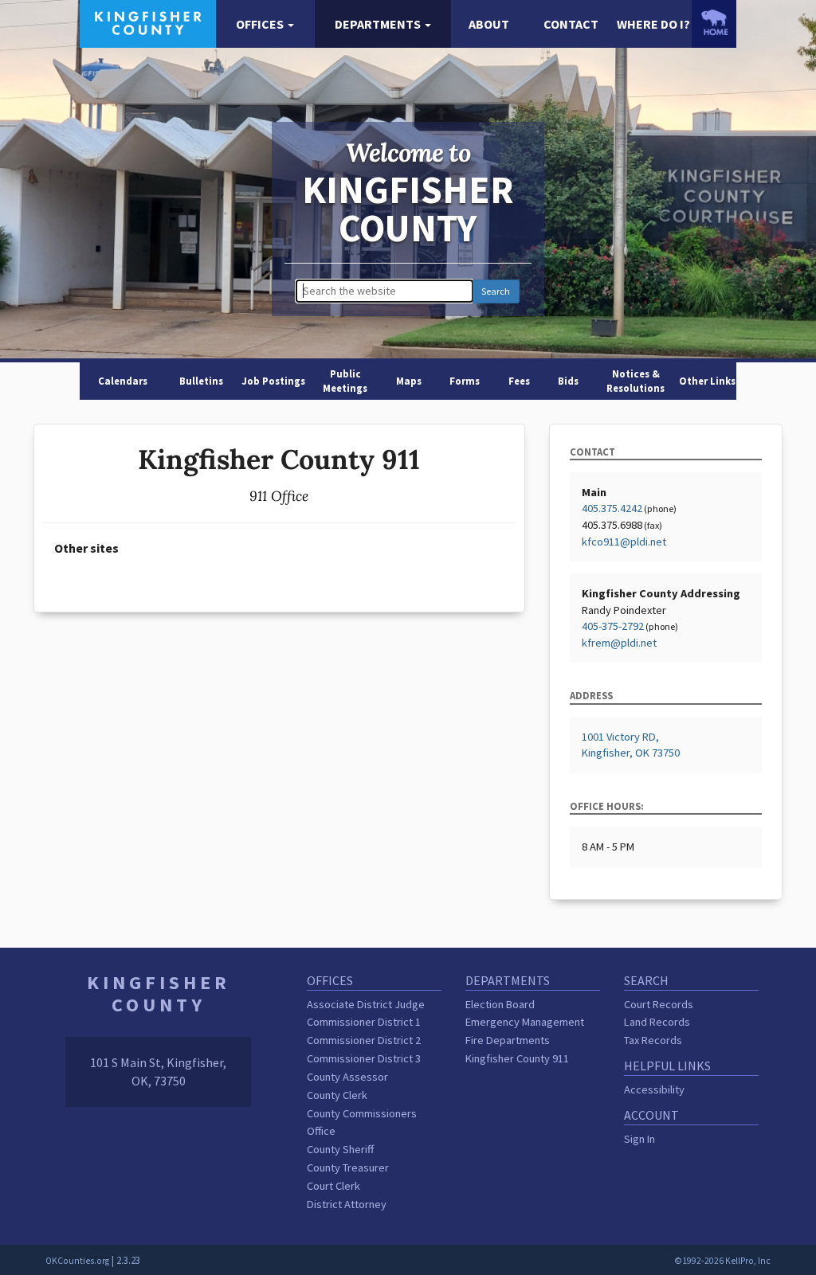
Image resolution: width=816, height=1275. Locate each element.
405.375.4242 (612, 508)
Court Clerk (333, 1186)
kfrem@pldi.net (619, 643)
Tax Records (653, 1040)
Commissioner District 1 (364, 1022)
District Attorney (346, 1204)
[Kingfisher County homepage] (148, 22)
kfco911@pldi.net (624, 541)
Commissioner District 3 (364, 1058)
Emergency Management (524, 1022)
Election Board (500, 1004)
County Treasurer (348, 1167)
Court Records (658, 1004)
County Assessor (347, 1077)
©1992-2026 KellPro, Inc (722, 1260)
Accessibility (654, 1089)
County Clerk (337, 1095)
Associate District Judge (366, 1004)
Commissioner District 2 (364, 1040)
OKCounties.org (77, 1260)
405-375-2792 (613, 626)
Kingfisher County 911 (517, 1058)
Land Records (657, 1022)
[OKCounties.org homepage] (714, 22)
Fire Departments (507, 1040)
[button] (265, 24)
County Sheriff (340, 1149)
